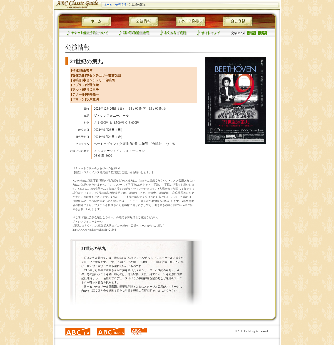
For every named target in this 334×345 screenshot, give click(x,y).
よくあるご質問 (173, 33)
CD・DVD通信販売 (134, 33)
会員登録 (238, 21)
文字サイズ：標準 (251, 33)
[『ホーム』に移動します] (77, 8)
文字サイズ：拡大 (262, 33)
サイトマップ (208, 33)
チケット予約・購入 (190, 21)
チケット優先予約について (87, 33)
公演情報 (120, 4)
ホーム (108, 4)
